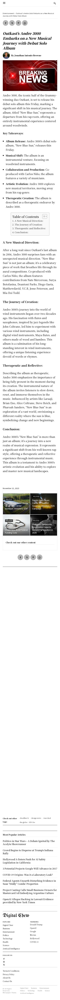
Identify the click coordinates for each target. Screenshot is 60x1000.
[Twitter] (12, 23)
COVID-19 (34, 942)
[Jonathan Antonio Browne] (7, 55)
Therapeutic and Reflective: (30, 228)
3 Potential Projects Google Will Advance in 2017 (30, 868)
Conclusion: (21, 232)
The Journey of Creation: (29, 224)
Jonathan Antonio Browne (28, 55)
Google (33, 931)
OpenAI (33, 928)
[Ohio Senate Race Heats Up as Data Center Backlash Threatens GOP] (16, 503)
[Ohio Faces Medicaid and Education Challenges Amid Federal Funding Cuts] (16, 525)
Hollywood (34, 938)
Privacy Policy (8, 974)
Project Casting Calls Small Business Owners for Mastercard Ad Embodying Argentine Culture (30, 891)
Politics (9, 499)
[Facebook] (5, 23)
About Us (6, 978)
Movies (33, 935)
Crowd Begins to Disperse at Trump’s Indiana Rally (28, 852)
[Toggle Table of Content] (43, 216)
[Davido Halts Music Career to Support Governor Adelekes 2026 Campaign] (43, 503)
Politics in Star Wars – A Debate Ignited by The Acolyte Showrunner (29, 842)
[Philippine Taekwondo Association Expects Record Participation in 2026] (43, 525)
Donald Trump (36, 924)
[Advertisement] (30, 693)
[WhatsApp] (25, 23)
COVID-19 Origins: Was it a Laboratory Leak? (28, 874)
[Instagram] (4, 961)
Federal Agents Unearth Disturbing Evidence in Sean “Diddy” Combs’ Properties (29, 882)
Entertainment (8, 13)
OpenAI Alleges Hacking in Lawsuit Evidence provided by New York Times (28, 901)
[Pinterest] (18, 23)
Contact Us (7, 981)
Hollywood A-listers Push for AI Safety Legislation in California (24, 861)
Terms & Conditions (11, 971)
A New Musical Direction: (29, 220)
